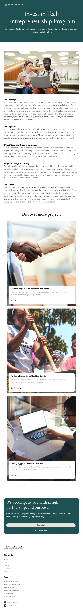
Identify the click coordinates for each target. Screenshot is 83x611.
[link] (5, 605)
